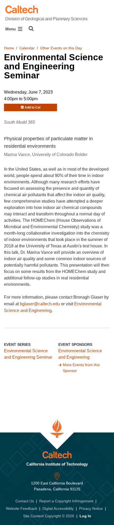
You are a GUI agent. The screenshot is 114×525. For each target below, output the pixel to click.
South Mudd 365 (19, 122)
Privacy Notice (91, 508)
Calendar (27, 48)
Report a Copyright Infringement (66, 501)
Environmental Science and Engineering (80, 354)
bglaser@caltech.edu (40, 304)
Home (9, 48)
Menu (11, 29)
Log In (85, 516)
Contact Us (24, 501)
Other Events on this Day (61, 48)
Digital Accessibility (58, 508)
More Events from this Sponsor (81, 368)
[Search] (31, 28)
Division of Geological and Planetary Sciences (46, 19)
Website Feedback (21, 508)
